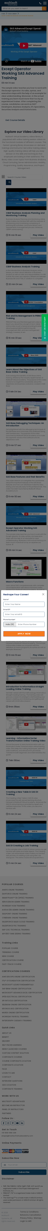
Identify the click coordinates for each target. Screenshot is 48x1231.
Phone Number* (9, 619)
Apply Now (24, 633)
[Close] (43, 594)
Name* (6, 599)
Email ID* (6, 609)
